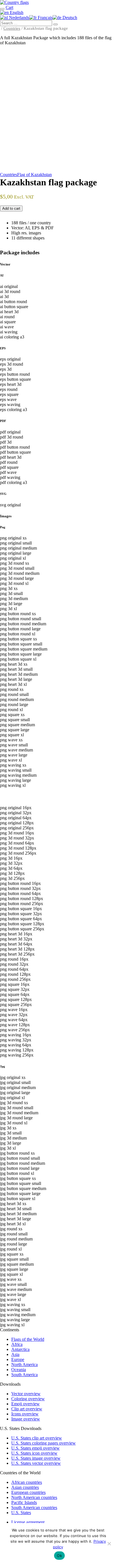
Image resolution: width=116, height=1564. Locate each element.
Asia (15, 1354)
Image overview (25, 1419)
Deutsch (69, 17)
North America (24, 1364)
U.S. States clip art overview (36, 1438)
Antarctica (20, 1349)
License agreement (27, 1522)
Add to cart (11, 208)
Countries (11, 28)
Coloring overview (28, 1398)
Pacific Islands (24, 1502)
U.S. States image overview (36, 1458)
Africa (17, 1344)
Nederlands (18, 17)
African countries (26, 1482)
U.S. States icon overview (34, 1453)
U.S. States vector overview (36, 1463)
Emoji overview (25, 1403)
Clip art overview (26, 1408)
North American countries (34, 1497)
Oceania (18, 1369)
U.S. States (21, 1512)
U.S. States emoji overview (35, 1448)
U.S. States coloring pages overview (43, 1443)
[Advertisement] (58, 110)
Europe (17, 1359)
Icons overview (25, 1413)
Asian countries (25, 1487)
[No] (109, 1543)
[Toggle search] (2, 9)
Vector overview (26, 1393)
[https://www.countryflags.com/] (14, 2)
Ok (59, 1555)
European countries (28, 1492)
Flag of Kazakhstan (34, 174)
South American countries (34, 1507)
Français (45, 17)
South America (24, 1374)
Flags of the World (27, 1339)
